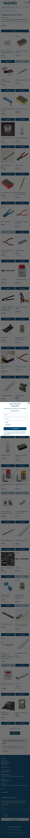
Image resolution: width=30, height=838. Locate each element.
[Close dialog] (29, 404)
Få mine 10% (15, 428)
